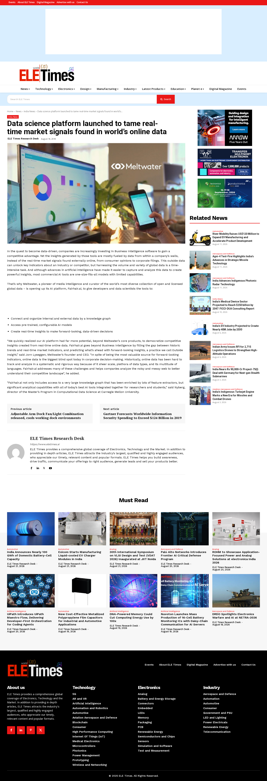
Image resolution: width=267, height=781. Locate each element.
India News (29, 111)
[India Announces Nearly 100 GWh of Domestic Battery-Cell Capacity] (31, 529)
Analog (113, 549)
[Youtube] (50, 467)
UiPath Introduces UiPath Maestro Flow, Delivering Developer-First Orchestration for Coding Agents (29, 619)
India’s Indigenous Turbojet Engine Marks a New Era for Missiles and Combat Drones (233, 395)
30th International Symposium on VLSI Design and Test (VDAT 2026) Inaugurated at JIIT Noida (133, 555)
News (18, 111)
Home (10, 111)
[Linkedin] (37, 467)
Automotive (218, 231)
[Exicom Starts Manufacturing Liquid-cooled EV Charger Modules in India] (82, 529)
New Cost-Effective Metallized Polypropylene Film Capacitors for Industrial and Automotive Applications (81, 619)
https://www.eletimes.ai (45, 444)
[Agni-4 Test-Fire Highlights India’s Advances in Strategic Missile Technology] (200, 260)
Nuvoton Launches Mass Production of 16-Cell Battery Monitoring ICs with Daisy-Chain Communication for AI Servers (184, 619)
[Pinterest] (31, 730)
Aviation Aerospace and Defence (227, 389)
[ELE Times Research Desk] (16, 452)
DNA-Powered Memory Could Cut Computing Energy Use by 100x (131, 617)
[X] (44, 467)
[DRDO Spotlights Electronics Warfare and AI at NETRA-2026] (236, 590)
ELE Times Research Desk (23, 138)
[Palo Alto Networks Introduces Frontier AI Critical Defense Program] (185, 529)
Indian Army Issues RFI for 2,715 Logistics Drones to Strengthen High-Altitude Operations (235, 350)
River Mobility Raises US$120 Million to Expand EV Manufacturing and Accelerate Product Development (236, 237)
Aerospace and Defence (223, 254)
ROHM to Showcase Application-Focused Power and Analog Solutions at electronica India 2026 (236, 557)
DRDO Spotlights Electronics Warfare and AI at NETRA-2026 (234, 615)
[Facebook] (31, 467)
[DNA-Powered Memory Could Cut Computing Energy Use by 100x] (133, 590)
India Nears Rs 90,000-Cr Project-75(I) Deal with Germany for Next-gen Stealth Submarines (236, 373)
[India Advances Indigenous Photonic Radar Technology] (200, 282)
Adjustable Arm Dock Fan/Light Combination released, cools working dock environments (47, 416)
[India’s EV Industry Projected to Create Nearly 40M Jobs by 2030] (200, 327)
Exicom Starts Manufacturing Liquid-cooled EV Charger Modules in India (79, 555)
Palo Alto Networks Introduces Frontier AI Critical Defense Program (183, 555)
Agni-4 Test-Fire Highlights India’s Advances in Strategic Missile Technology (233, 260)
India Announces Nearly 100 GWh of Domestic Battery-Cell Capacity (29, 555)
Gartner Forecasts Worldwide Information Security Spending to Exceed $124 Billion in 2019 (142, 416)
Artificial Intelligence (16, 611)
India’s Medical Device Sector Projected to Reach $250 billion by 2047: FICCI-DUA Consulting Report (233, 305)
